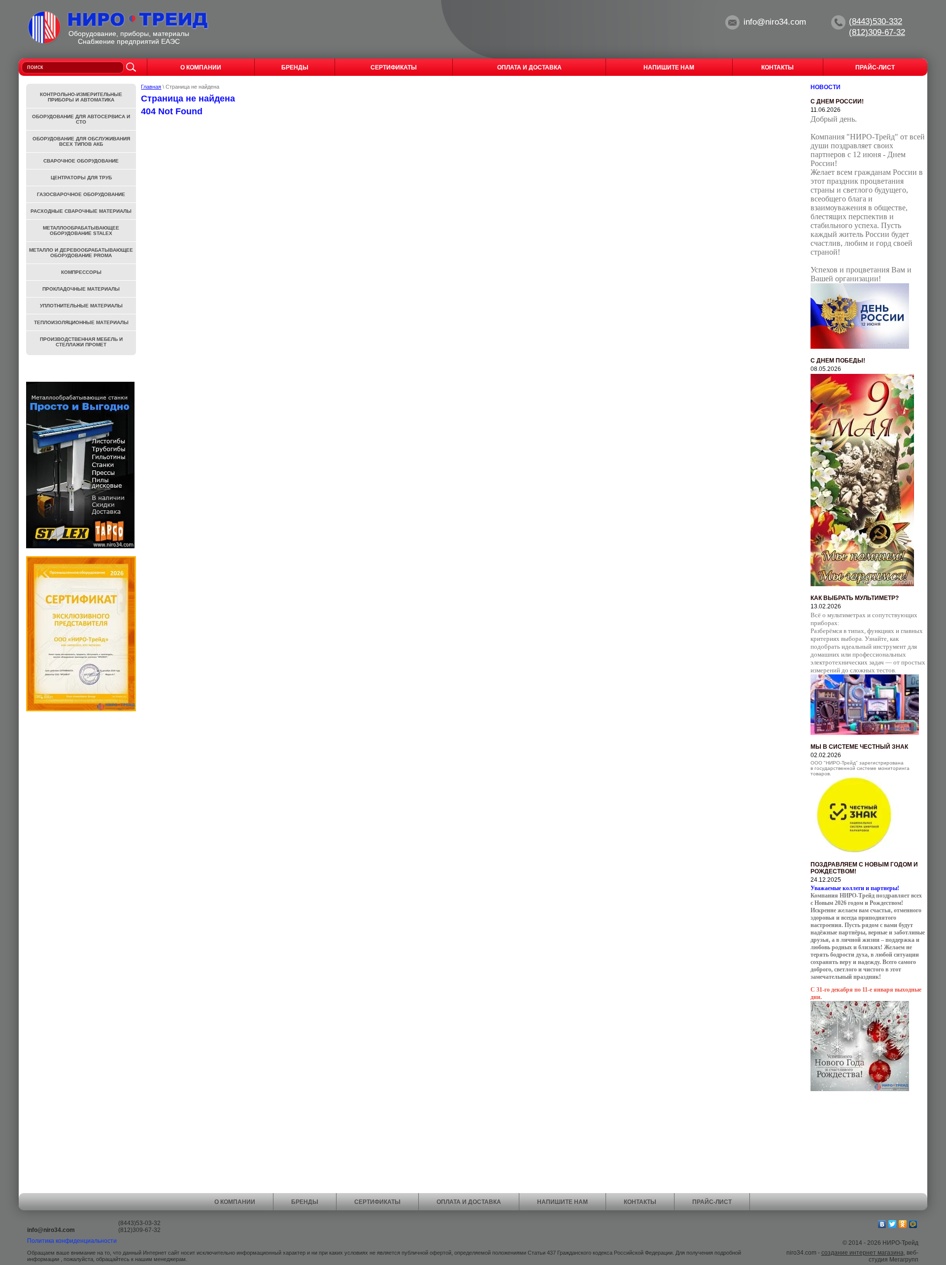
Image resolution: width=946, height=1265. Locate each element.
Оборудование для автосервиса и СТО (81, 119)
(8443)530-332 (875, 21)
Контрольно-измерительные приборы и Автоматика (81, 97)
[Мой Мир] (913, 1224)
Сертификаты (377, 1201)
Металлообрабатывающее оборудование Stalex (81, 230)
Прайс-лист (712, 1201)
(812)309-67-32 (877, 32)
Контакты (640, 1201)
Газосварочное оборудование (81, 194)
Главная (151, 87)
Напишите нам (562, 1201)
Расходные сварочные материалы (81, 211)
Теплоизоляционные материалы (81, 322)
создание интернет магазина (862, 1252)
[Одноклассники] (903, 1224)
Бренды (304, 1201)
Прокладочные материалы (81, 289)
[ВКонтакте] (882, 1224)
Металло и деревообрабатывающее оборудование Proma (81, 252)
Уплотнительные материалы (81, 305)
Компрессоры (81, 272)
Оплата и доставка (469, 1201)
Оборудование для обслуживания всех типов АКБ (81, 141)
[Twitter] (892, 1224)
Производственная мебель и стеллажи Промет (81, 341)
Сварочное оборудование (81, 161)
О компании (234, 1201)
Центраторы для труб (81, 177)
